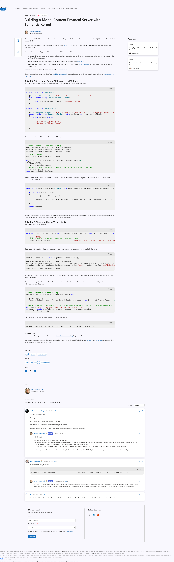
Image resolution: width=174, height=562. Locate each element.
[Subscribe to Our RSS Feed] (98, 515)
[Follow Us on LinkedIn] (94, 515)
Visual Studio (164, 555)
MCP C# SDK (68, 45)
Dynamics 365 (21, 555)
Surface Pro (3, 551)
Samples (33, 354)
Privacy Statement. (70, 531)
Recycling (66, 561)
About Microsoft (4, 557)
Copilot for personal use (62, 551)
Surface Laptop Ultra (21, 551)
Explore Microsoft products (77, 551)
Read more (37, 453)
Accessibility (51, 557)
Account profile (99, 551)
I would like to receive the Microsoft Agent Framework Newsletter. (51, 531)
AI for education (119, 553)
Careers (170, 555)
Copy (110, 88)
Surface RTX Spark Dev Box (34, 551)
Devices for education (24, 553)
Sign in (3, 9)
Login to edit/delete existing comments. (50, 402)
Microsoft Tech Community (128, 555)
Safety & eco (60, 561)
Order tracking (136, 551)
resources (99, 340)
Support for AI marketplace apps (112, 555)
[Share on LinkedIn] (35, 371)
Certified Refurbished (146, 551)
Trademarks (53, 561)
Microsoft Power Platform (41, 555)
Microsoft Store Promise (159, 551)
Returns (130, 551)
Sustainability (58, 557)
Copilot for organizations (49, 551)
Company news (13, 557)
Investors (32, 557)
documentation (62, 70)
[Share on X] (30, 371)
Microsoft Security (12, 555)
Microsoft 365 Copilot (64, 555)
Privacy (31, 561)
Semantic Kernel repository (64, 336)
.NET (26, 354)
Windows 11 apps (90, 551)
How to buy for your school (69, 553)
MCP (35, 362)
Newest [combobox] (137, 405)
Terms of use (46, 561)
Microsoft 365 (30, 555)
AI (31, 362)
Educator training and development (87, 553)
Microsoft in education (12, 553)
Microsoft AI (3, 555)
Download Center (109, 551)
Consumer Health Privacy (7, 561)
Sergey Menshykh (35, 31)
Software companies (154, 555)
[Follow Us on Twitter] (89, 515)
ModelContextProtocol (60, 74)
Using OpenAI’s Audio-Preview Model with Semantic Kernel (143, 49)
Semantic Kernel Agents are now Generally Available (143, 64)
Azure (80, 555)
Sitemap (16, 561)
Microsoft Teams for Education (39, 553)
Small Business (74, 555)
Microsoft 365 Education (54, 553)
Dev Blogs (17, 8)
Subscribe (32, 536)
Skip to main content (6, 1)
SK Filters (80, 61)
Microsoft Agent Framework (30, 8)
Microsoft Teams (52, 555)
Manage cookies (38, 561)
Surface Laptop (11, 551)
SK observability (84, 64)
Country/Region (33, 524)
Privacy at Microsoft (23, 557)
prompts (90, 340)
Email (30, 516)
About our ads (74, 561)
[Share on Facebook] (26, 371)
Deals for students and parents (105, 553)
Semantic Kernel (42, 354)
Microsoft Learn (98, 555)
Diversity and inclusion (41, 557)
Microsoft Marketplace (142, 555)
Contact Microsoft (24, 561)
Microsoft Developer (87, 555)
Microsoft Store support (120, 551)
